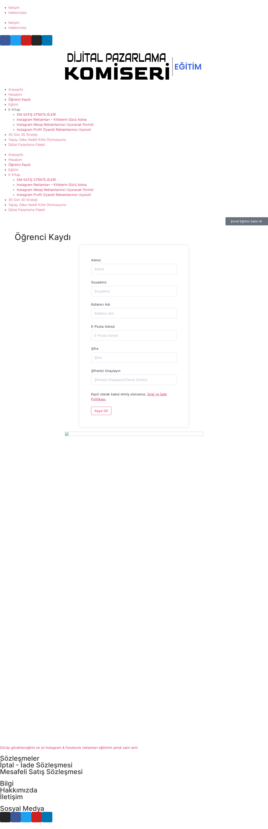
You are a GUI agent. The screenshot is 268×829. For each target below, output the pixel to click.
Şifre (94, 348)
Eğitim (13, 104)
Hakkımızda (17, 12)
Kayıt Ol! (101, 411)
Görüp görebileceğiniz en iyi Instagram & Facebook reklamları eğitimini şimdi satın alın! (69, 747)
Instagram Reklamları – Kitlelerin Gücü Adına (52, 119)
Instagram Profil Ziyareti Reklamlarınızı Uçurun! (54, 129)
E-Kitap (14, 109)
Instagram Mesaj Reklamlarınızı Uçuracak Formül (55, 124)
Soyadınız (99, 282)
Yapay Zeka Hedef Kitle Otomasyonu (37, 139)
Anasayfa (15, 89)
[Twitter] (15, 40)
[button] (134, 17)
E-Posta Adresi (103, 326)
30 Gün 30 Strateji (22, 134)
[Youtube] (26, 40)
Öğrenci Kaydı (19, 99)
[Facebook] (5, 40)
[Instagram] (36, 40)
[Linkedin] (47, 40)
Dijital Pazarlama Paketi (26, 144)
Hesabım (15, 94)
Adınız (96, 260)
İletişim (13, 7)
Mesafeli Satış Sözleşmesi (41, 772)
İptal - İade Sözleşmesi (36, 765)
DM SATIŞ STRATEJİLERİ (36, 114)
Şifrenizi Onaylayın (105, 370)
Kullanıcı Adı (100, 304)
